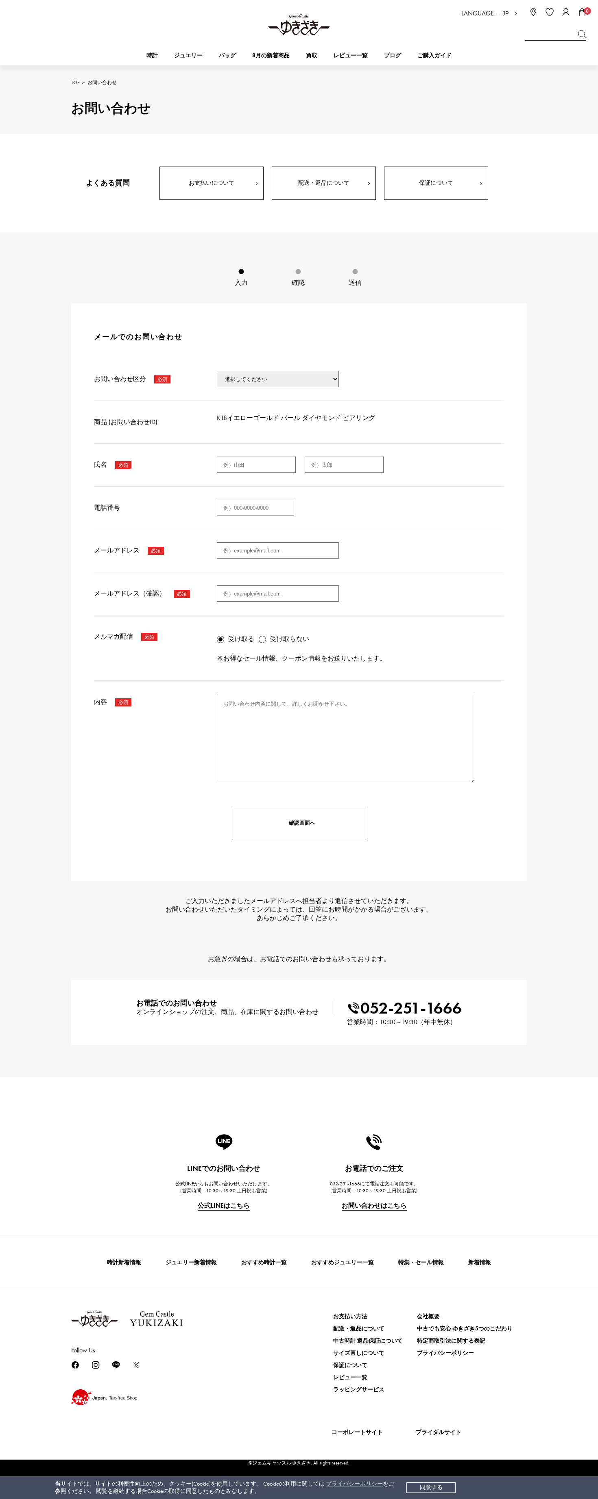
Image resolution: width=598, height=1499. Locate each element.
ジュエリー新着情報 (191, 1262)
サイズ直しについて (358, 1353)
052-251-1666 (411, 1008)
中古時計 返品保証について (368, 1340)
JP (505, 14)
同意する (431, 1487)
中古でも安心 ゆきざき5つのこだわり (465, 1328)
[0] (582, 12)
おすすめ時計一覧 (264, 1262)
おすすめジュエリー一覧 (342, 1262)
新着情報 (479, 1262)
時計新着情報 (124, 1262)
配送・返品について (323, 183)
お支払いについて (211, 183)
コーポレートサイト (357, 1432)
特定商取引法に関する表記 (451, 1340)
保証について (436, 183)
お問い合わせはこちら (374, 1205)
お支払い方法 (350, 1316)
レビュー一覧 (350, 1377)
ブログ (392, 55)
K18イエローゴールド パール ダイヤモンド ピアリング (296, 418)
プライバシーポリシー (354, 1483)
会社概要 (428, 1316)
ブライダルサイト (438, 1432)
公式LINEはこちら (224, 1205)
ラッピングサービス (358, 1389)
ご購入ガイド (434, 55)
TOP (75, 82)
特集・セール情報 (421, 1262)
